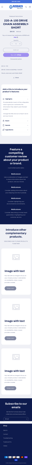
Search (5, 430)
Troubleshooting (8, 438)
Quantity (16, 40)
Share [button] (17, 77)
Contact (5, 434)
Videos (5, 446)
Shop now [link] (10, 288)
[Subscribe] (27, 419)
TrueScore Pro (7, 442)
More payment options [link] (16, 59)
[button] (2, 7)
